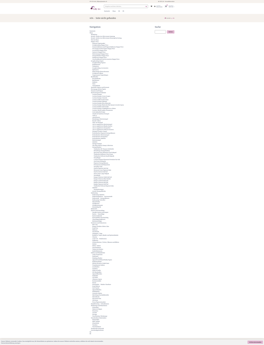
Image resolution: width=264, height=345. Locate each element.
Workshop (94, 34)
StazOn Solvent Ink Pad (100, 172)
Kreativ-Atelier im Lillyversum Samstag (103, 36)
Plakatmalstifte (97, 261)
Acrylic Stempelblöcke (99, 191)
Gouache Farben (97, 293)
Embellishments (97, 251)
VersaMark (97, 175)
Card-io (94, 115)
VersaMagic (97, 158)
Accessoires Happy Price (99, 50)
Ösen (93, 84)
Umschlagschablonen (98, 219)
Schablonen (95, 203)
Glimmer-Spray (97, 279)
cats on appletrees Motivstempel (102, 124)
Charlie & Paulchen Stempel (100, 114)
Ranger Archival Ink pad (101, 180)
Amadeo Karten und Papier (100, 212)
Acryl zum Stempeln (100, 161)
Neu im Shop (95, 40)
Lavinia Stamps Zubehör (99, 101)
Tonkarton (95, 66)
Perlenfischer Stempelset (100, 136)
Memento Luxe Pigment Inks (102, 170)
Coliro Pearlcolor (97, 254)
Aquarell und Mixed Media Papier (102, 260)
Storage (94, 314)
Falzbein (94, 82)
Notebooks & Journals (97, 328)
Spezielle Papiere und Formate (100, 87)
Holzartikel (95, 319)
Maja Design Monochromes (100, 71)
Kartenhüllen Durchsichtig (100, 217)
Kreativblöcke (96, 78)
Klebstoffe (94, 209)
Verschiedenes (96, 247)
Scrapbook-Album (97, 73)
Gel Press (95, 300)
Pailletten (95, 240)
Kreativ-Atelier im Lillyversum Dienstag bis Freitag (106, 38)
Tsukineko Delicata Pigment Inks (104, 186)
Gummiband (96, 85)
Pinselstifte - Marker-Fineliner (101, 284)
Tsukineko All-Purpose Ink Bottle (104, 149)
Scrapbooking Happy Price (100, 45)
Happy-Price (95, 41)
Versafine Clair (98, 166)
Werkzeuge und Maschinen (99, 305)
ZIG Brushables (96, 272)
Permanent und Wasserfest (102, 165)
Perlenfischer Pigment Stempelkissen (103, 133)
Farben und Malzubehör (98, 253)
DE (119, 11)
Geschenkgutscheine (97, 330)
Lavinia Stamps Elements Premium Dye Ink (107, 159)
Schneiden (95, 307)
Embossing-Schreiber (98, 200)
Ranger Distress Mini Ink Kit (102, 179)
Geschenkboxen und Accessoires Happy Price (105, 59)
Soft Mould (95, 231)
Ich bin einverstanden (255, 342)
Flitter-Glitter (96, 246)
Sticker (94, 244)
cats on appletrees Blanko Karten (102, 126)
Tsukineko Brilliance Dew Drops (103, 154)
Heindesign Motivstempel (100, 119)
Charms (94, 237)
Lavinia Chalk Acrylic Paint (100, 99)
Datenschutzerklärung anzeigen (10, 343)
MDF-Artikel (96, 321)
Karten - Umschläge (98, 214)
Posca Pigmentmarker (99, 302)
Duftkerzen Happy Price (99, 57)
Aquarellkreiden (97, 274)
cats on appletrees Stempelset (101, 128)
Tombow (95, 268)
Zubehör (94, 142)
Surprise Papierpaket (98, 43)
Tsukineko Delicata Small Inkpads (104, 156)
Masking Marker (97, 258)
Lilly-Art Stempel (97, 122)
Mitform (94, 230)
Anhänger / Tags (97, 233)
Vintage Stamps (97, 143)
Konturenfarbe (96, 281)
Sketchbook (95, 297)
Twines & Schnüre (97, 249)
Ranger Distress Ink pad (101, 182)
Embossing (94, 193)
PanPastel (95, 256)
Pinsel (94, 283)
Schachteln (95, 323)
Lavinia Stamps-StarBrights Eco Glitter (104, 108)
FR (123, 11)
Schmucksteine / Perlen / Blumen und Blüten (105, 242)
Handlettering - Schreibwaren (100, 304)
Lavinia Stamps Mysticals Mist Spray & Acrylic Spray (108, 105)
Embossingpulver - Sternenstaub (102, 196)
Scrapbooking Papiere (99, 62)
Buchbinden (94, 77)
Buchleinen (95, 80)
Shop (114, 11)
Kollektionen (96, 64)
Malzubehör (96, 291)
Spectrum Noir (96, 298)
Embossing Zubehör (98, 195)
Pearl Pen (95, 228)
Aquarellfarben (96, 290)
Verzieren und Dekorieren (98, 223)
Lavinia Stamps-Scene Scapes (101, 96)
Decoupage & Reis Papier (98, 89)
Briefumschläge (97, 221)
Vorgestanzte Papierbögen (100, 75)
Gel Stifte (95, 277)
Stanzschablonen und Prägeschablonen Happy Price (107, 47)
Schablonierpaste (97, 205)
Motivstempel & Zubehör (98, 92)
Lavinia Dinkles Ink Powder (100, 107)
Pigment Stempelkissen (101, 163)
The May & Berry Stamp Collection (102, 145)
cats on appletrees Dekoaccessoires (103, 129)
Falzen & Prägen (97, 309)
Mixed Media (96, 202)
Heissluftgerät (96, 207)
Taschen (94, 325)
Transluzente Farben (98, 265)
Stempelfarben (96, 147)
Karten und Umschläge (98, 210)
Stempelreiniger (99, 189)
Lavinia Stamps (97, 94)
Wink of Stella (96, 270)
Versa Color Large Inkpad (101, 173)
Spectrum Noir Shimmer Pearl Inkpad (105, 152)
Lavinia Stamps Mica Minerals (101, 103)
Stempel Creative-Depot (99, 131)
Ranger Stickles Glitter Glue (100, 226)
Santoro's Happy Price (99, 52)
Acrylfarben (95, 267)
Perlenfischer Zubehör (99, 138)
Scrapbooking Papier (97, 61)
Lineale (94, 312)
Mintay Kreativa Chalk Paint (100, 263)
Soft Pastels (95, 288)
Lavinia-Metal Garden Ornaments (102, 110)
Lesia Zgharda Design (98, 112)
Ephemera (95, 70)
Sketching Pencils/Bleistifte (100, 295)
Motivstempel (96, 140)
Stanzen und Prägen (97, 91)
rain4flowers (96, 117)
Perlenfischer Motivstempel (100, 135)
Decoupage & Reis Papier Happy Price (103, 48)
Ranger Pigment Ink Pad (101, 184)
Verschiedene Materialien (98, 318)
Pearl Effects (96, 286)
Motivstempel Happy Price (100, 54)
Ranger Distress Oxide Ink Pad (103, 177)
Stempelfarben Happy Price (100, 55)
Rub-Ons (95, 224)
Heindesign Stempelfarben (102, 150)
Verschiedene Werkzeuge (99, 316)
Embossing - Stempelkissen (100, 198)
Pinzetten (95, 311)
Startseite (107, 11)
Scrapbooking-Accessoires (100, 68)
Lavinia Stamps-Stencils (99, 98)
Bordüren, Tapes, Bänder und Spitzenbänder (105, 235)
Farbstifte (95, 275)
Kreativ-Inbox (96, 121)
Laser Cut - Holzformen (99, 238)
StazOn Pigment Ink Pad (101, 168)
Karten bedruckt (97, 216)
